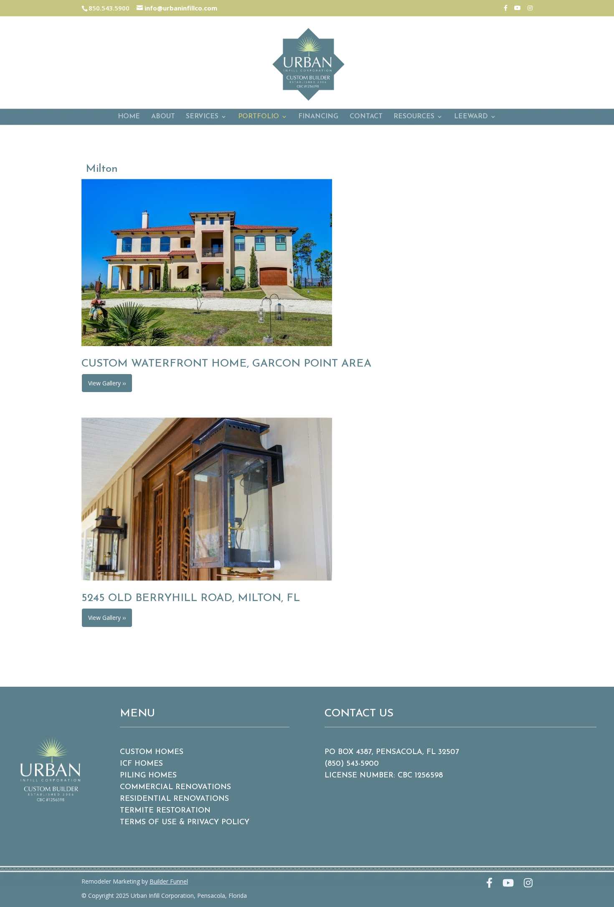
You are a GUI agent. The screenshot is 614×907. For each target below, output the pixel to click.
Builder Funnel (169, 881)
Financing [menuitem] (318, 117)
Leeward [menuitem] (471, 117)
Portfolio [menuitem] (258, 117)
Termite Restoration (165, 811)
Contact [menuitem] (366, 117)
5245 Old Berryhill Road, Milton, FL (190, 598)
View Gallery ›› (107, 383)
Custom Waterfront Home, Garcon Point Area (226, 363)
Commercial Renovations (175, 787)
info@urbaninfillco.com (180, 8)
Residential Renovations (174, 799)
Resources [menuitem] (413, 117)
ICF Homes (141, 764)
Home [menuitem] (129, 117)
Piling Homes (148, 776)
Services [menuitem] (202, 117)
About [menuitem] (163, 117)
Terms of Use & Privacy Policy (184, 822)
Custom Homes (151, 752)
